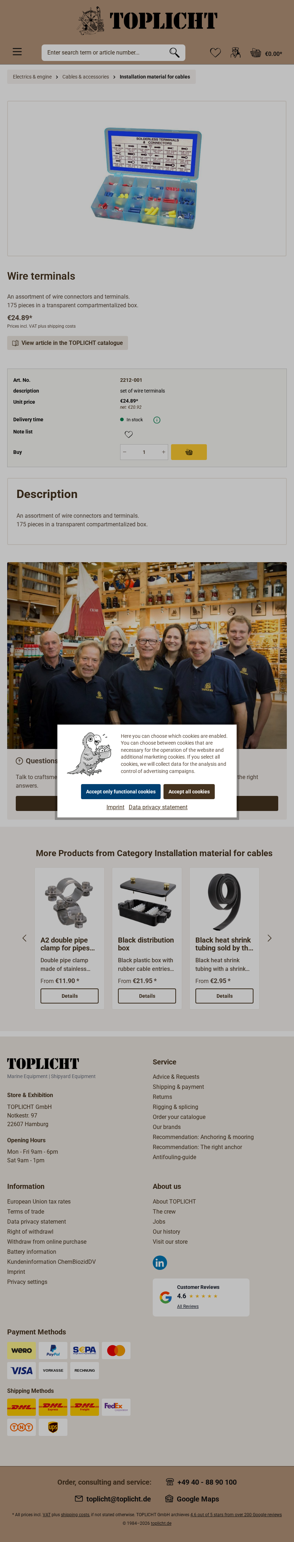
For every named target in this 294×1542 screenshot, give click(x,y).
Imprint (115, 807)
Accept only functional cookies (121, 791)
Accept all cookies (189, 791)
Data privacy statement (158, 807)
